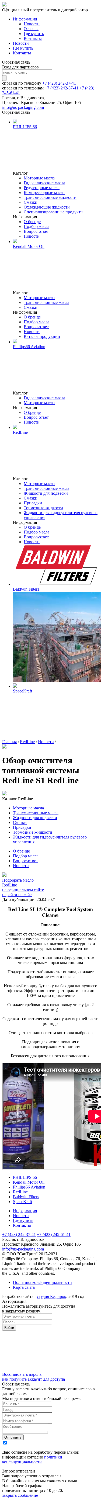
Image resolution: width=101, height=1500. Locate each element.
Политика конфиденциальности (42, 1282)
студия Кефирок (51, 1296)
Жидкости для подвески (46, 493)
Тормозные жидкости (43, 507)
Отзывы (31, 28)
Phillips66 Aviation (29, 1187)
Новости (32, 24)
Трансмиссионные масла (46, 302)
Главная (9, 741)
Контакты (33, 38)
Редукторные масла (42, 187)
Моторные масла (39, 178)
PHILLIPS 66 (25, 1177)
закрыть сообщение (20, 1495)
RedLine (27, 741)
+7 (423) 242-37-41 (59, 83)
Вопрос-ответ (36, 231)
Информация (25, 19)
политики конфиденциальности (32, 1459)
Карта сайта (24, 1287)
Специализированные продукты (53, 212)
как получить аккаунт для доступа (33, 1379)
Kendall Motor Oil (28, 1182)
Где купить (34, 33)
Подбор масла (36, 226)
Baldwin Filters (26, 1196)
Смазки (30, 202)
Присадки (33, 503)
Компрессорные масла (44, 192)
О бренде (32, 221)
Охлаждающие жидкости (47, 207)
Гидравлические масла (44, 183)
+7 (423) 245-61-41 (54, 1234)
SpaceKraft (22, 1201)
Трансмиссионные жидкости (50, 197)
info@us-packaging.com (23, 107)
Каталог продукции (42, 336)
